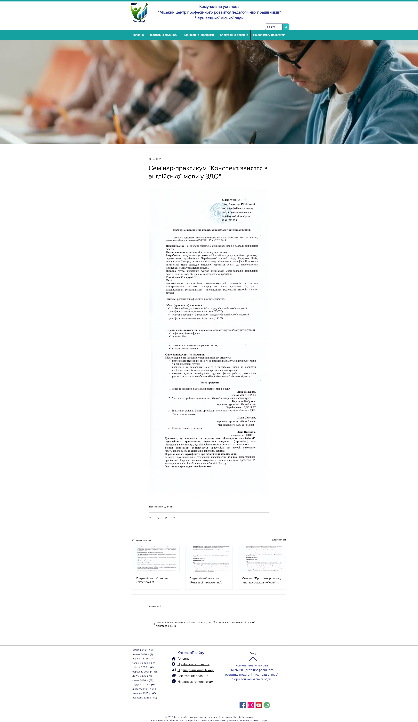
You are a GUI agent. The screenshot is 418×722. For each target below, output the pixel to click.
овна (186, 658)
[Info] (174, 681)
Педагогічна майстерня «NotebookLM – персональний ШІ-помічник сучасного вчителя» (154, 580)
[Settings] (174, 664)
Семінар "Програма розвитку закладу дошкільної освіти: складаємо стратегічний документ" (261, 580)
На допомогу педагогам (195, 681)
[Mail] (174, 675)
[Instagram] (251, 705)
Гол (179, 658)
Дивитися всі (279, 539)
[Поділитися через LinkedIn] (166, 517)
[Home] (174, 658)
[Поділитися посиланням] (174, 517)
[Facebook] (243, 705)
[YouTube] (259, 705)
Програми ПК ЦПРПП (160, 506)
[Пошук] (285, 27)
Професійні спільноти (193, 664)
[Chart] (174, 670)
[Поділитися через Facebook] (150, 517)
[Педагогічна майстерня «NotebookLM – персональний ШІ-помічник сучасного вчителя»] (156, 559)
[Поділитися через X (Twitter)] (158, 517)
